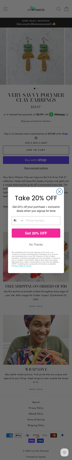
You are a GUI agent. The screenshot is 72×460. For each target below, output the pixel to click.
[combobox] (18, 220)
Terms (28, 266)
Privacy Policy (18, 266)
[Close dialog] (59, 191)
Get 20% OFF (36, 233)
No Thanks (36, 244)
